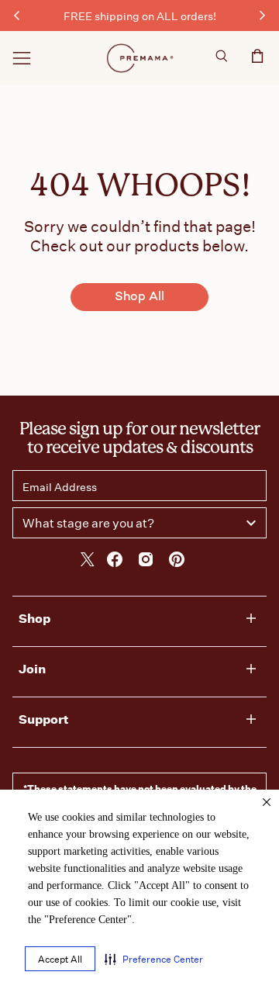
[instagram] (145, 561)
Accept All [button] (60, 959)
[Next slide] (261, 15)
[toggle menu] (21, 58)
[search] (221, 58)
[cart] (257, 60)
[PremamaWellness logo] (141, 58)
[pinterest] (176, 561)
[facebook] (114, 561)
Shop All (139, 297)
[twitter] (88, 561)
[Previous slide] (17, 15)
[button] (154, 958)
